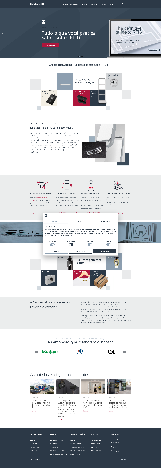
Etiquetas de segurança (77, 447)
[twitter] (119, 459)
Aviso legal (87, 465)
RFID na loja (53, 443)
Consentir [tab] (55, 221)
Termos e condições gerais (104, 465)
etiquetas (39, 197)
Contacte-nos (34, 450)
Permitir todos (104, 251)
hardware (44, 197)
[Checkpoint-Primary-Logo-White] (37, 3)
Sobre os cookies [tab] (106, 221)
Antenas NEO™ (54, 447)
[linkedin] (125, 459)
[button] (80, 33)
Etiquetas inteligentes (56, 440)
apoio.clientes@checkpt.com (120, 451)
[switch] (71, 244)
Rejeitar (56, 251)
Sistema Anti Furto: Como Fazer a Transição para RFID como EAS (93, 403)
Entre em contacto (96, 440)
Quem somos (34, 443)
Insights (32, 440)
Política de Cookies (95, 465)
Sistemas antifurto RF (76, 443)
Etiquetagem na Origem (57, 450)
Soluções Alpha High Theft (77, 450)
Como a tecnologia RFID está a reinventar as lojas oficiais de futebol (42, 403)
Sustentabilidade (35, 447)
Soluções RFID (74, 440)
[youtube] (122, 459)
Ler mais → (35, 411)
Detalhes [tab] (80, 221)
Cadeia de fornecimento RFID (58, 454)
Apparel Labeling (75, 454)
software (32, 200)
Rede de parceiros (96, 447)
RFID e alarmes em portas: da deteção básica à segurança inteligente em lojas (118, 403)
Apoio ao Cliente (95, 443)
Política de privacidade (79, 465)
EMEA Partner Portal (96, 450)
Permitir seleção (80, 251)
